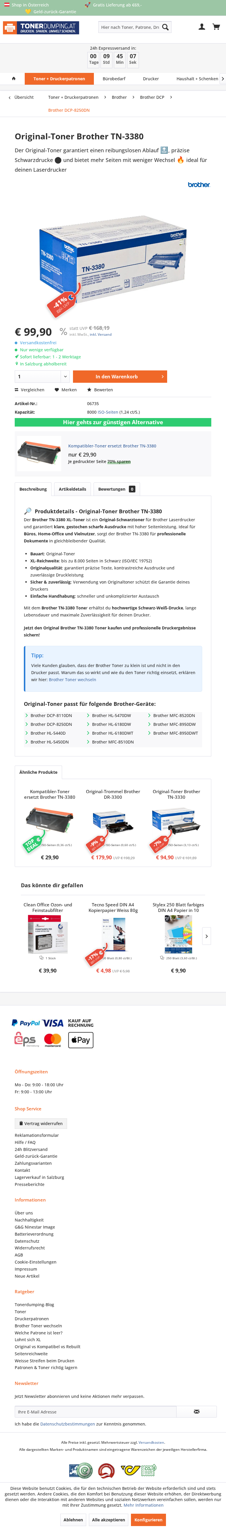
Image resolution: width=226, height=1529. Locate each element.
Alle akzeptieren (108, 1520)
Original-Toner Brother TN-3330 (176, 794)
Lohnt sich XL (28, 1339)
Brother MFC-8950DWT (175, 733)
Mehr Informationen (144, 1505)
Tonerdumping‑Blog (34, 1304)
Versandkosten (151, 1442)
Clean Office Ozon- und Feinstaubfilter (48, 907)
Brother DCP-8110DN (51, 715)
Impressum (26, 1269)
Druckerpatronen (32, 1318)
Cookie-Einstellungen (35, 1262)
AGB (19, 1255)
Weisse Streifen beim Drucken (44, 1360)
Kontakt (22, 1170)
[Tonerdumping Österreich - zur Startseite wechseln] (41, 30)
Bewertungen (115, 489)
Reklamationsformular (37, 1135)
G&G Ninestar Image (35, 1227)
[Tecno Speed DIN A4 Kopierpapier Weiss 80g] (113, 934)
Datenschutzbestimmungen (67, 1424)
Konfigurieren (148, 1520)
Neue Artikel (27, 1276)
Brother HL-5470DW (111, 715)
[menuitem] (120, 27)
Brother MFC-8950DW (174, 724)
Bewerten (103, 389)
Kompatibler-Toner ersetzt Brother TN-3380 (112, 446)
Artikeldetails (72, 489)
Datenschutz (27, 1241)
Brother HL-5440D (48, 733)
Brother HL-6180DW (111, 724)
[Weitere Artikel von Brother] (199, 184)
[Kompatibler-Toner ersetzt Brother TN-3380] (49, 821)
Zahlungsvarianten (33, 1163)
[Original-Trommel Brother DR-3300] (113, 821)
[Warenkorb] (216, 27)
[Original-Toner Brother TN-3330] (176, 821)
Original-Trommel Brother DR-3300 (113, 794)
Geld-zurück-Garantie (36, 1156)
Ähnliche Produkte (38, 772)
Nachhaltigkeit (29, 1220)
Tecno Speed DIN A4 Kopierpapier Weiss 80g (113, 907)
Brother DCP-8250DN (51, 724)
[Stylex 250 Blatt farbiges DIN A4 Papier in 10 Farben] (178, 934)
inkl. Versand (101, 334)
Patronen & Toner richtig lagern (46, 1367)
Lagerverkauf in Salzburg (39, 1177)
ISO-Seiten (108, 412)
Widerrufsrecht (30, 1248)
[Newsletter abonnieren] (196, 1412)
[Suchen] (165, 27)
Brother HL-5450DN (50, 742)
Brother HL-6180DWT (112, 733)
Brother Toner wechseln (72, 679)
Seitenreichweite (31, 1353)
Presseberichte (29, 1184)
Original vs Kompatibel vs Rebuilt (47, 1346)
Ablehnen (73, 1520)
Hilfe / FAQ (25, 1142)
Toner (20, 1311)
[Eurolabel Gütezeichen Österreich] (81, 1471)
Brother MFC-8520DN (174, 715)
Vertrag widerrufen (43, 1123)
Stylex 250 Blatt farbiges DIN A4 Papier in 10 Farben (178, 908)
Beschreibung (33, 489)
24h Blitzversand (31, 1149)
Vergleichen (32, 389)
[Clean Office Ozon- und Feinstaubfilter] (47, 934)
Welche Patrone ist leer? (38, 1333)
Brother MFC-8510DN (113, 742)
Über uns (24, 1213)
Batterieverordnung (34, 1234)
